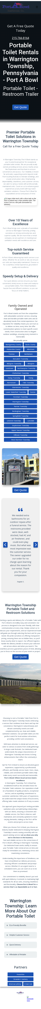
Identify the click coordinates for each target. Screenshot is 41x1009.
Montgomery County (13, 344)
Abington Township (14, 363)
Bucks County (30, 344)
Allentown (30, 349)
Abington (31, 363)
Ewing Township (14, 378)
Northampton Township (26, 368)
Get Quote (20, 107)
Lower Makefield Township (16, 392)
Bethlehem (28, 354)
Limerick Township (14, 421)
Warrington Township (20, 402)
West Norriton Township (20, 440)
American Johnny (15, 984)
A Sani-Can (28, 984)
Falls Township (28, 382)
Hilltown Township (20, 435)
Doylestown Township (20, 425)
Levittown (9, 368)
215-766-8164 (20, 38)
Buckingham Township (20, 411)
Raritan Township (20, 406)
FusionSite (20, 974)
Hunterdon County (14, 349)
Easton (32, 392)
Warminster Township (20, 387)
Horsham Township (20, 397)
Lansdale (30, 421)
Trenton (11, 354)
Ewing (31, 378)
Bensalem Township (20, 359)
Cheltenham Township (20, 373)
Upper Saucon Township (20, 430)
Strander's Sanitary (20, 979)
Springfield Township (20, 416)
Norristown (11, 382)
